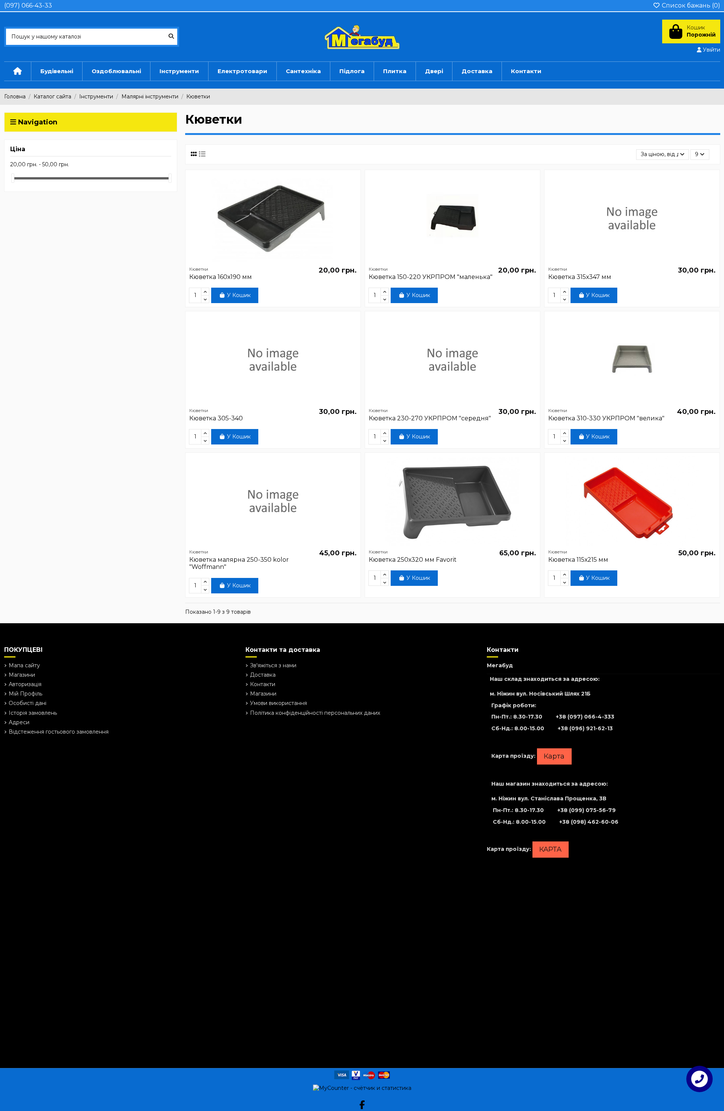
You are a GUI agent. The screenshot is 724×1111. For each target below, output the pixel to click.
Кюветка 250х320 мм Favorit (413, 559)
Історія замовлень (33, 713)
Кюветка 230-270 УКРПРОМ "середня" (430, 418)
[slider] (12, 178)
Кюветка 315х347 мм (579, 276)
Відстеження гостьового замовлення (59, 731)
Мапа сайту (24, 665)
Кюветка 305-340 (216, 418)
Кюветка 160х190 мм (220, 276)
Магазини (22, 674)
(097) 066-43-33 (28, 5)
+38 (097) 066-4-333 (585, 716)
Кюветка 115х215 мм (578, 559)
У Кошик (239, 295)
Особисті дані (27, 703)
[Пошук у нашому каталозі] (171, 37)
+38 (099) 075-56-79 (586, 810)
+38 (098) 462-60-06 (588, 821)
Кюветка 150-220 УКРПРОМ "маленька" (430, 276)
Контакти (262, 684)
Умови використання (278, 703)
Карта (554, 756)
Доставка (263, 674)
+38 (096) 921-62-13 (585, 728)
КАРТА (550, 849)
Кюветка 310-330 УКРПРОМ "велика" (606, 418)
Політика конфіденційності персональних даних (315, 713)
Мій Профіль (25, 693)
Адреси (19, 722)
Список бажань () (690, 5)
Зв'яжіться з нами (273, 665)
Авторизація (25, 684)
